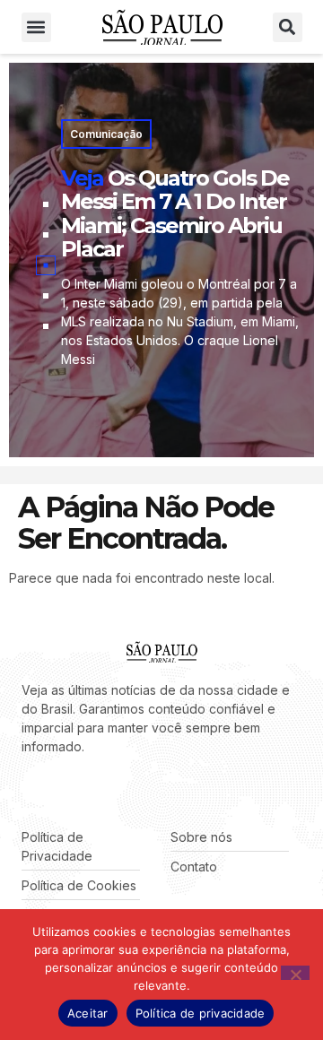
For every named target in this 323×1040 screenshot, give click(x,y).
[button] (36, 27)
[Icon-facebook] (27, 791)
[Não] (295, 973)
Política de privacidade (200, 1013)
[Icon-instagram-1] (80, 791)
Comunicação (106, 134)
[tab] (46, 204)
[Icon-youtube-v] (107, 791)
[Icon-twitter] (53, 791)
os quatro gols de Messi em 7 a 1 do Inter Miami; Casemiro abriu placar (175, 213)
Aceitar (88, 1013)
